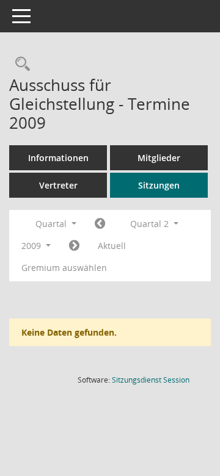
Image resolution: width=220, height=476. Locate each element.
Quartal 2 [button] (150, 223)
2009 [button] (32, 245)
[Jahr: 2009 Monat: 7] (74, 246)
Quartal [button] (52, 223)
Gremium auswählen (64, 267)
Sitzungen (159, 185)
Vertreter (58, 185)
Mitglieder (159, 158)
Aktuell (112, 245)
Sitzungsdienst (150, 380)
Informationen (58, 158)
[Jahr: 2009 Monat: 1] (100, 224)
